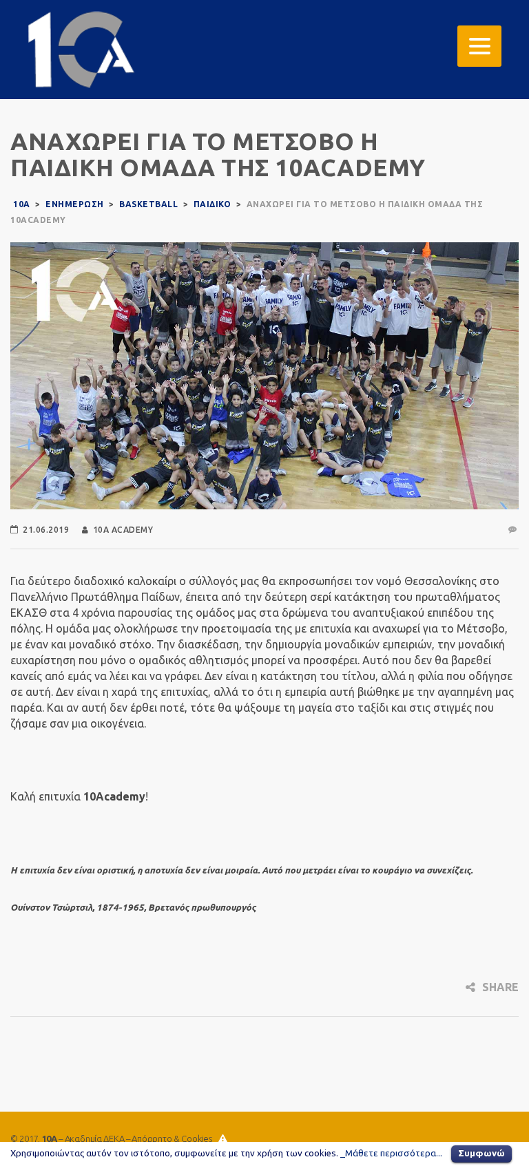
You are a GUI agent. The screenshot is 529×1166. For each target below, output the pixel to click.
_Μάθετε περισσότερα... (391, 1153)
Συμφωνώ (481, 1153)
